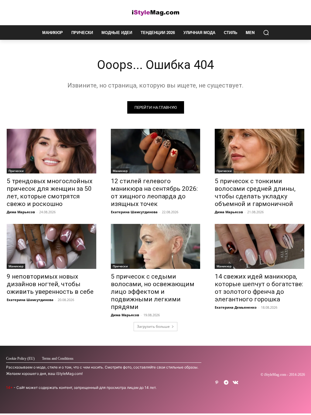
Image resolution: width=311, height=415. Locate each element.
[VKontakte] (235, 382)
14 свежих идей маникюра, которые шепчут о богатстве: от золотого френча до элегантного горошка (259, 288)
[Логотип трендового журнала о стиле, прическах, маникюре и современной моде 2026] (155, 13)
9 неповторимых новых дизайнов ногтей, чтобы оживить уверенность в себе (50, 284)
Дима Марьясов (21, 212)
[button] (266, 32)
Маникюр (120, 171)
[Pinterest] (217, 382)
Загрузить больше (153, 326)
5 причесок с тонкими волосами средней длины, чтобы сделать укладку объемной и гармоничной (255, 192)
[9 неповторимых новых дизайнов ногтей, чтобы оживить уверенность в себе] (51, 246)
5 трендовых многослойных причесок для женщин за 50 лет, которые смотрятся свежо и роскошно (49, 192)
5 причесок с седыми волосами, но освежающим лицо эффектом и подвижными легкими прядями (152, 291)
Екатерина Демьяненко (236, 307)
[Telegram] (226, 382)
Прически (16, 171)
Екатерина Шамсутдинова (134, 212)
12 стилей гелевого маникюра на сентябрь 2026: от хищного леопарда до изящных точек (154, 192)
